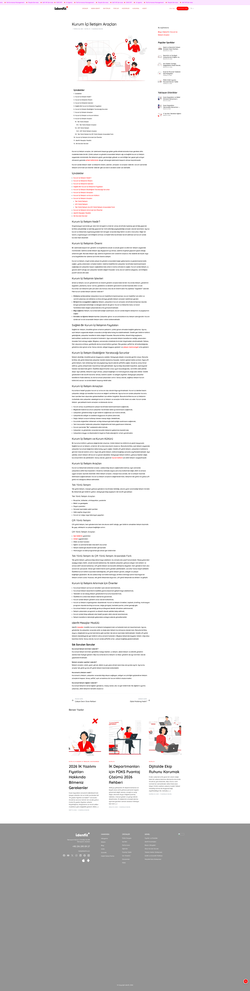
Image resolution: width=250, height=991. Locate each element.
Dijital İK (87, 29)
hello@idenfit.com (84, 851)
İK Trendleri (85, 761)
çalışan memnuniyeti (131, 347)
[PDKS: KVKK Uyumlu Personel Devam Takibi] (160, 81)
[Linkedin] (80, 855)
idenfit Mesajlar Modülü (82, 213)
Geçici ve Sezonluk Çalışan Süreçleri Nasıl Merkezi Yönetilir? (171, 48)
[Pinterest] (84, 855)
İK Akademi (78, 761)
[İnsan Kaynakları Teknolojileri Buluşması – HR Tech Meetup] (160, 106)
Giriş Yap (172, 8)
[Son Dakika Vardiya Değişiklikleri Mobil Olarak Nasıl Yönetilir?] (160, 64)
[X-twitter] (72, 855)
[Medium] (89, 855)
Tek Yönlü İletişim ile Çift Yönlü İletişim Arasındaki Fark (95, 207)
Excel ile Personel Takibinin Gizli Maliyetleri (171, 72)
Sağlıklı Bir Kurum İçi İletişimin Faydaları (88, 187)
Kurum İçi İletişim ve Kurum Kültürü (86, 195)
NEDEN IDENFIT (95, 8)
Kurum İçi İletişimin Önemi (82, 181)
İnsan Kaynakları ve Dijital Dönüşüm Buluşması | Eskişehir (171, 98)
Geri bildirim (78, 536)
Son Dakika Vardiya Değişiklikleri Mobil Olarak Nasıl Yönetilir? (171, 64)
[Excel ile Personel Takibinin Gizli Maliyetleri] (160, 73)
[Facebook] (64, 855)
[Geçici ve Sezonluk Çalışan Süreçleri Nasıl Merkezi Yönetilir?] (160, 48)
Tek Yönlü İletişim (81, 201)
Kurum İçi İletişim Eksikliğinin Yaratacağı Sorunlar (91, 190)
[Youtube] (68, 855)
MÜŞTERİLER (125, 8)
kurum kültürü (117, 458)
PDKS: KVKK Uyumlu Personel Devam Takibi (170, 81)
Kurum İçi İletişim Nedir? (82, 178)
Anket (75, 539)
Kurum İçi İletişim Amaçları (83, 192)
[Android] (88, 860)
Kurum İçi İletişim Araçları (82, 198)
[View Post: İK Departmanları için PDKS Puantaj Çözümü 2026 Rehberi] (125, 735)
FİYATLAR (116, 8)
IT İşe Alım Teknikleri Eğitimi (172, 113)
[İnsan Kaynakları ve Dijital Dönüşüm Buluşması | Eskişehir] (160, 98)
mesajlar (80, 627)
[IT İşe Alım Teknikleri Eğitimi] (160, 114)
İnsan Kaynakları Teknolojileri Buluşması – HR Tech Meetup (171, 106)
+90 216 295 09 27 (81, 846)
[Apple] (83, 860)
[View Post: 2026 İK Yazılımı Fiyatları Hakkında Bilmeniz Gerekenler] (85, 735)
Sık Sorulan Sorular (80, 216)
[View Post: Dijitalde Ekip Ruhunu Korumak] (165, 735)
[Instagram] (76, 855)
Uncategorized (94, 761)
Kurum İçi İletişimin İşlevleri (83, 184)
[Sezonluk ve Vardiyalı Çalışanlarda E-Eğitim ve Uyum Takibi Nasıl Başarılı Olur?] (160, 56)
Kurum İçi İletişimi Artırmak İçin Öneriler (88, 210)
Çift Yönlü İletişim (81, 204)
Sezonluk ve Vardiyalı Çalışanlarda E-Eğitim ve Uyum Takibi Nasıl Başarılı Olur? (171, 56)
